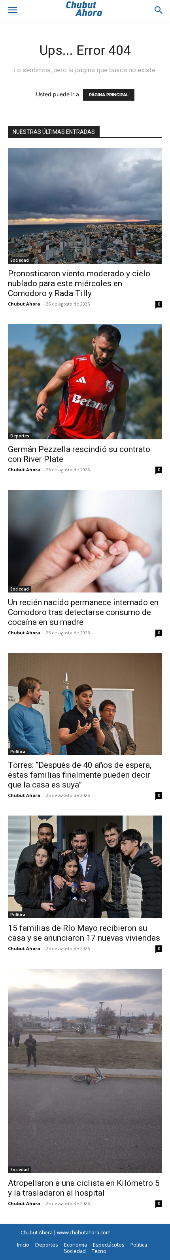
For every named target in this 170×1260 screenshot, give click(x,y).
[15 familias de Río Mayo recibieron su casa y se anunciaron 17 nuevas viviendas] (85, 867)
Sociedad (19, 260)
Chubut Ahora (24, 304)
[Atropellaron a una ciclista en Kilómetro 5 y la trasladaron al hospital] (85, 1071)
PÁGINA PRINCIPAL (108, 95)
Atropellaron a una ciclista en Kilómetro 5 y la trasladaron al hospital (84, 1188)
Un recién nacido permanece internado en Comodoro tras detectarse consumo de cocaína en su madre (83, 612)
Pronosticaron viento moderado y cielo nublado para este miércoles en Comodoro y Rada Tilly (79, 283)
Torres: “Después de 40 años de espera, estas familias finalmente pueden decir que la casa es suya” (79, 774)
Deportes (19, 436)
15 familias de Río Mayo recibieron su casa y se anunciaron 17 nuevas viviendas (84, 933)
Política (17, 751)
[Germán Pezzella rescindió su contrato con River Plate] (85, 382)
